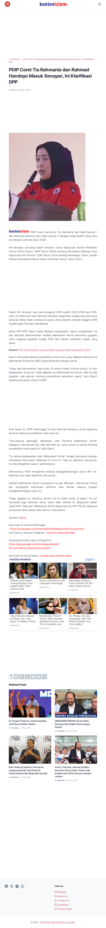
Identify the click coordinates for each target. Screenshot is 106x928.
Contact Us (63, 900)
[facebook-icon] (6, 886)
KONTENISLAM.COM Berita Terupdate (57, 922)
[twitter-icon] (11, 886)
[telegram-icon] (17, 886)
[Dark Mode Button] (99, 4)
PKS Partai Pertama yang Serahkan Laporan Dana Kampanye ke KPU (54, 350)
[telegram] (33, 676)
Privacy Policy (64, 908)
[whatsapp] (27, 676)
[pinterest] (38, 676)
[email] (44, 676)
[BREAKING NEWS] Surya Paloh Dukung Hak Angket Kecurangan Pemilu (72, 724)
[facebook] (16, 676)
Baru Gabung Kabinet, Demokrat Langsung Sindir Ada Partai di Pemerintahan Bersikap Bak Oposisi (28, 770)
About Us (62, 896)
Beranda (61, 892)
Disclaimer (62, 904)
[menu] (7, 4)
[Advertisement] (53, 33)
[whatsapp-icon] (22, 886)
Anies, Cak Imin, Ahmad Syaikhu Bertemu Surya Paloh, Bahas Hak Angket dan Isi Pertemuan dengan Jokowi (73, 772)
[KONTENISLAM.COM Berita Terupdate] (53, 4)
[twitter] (21, 676)
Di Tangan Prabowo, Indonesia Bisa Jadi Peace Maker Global (28, 722)
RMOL (22, 517)
